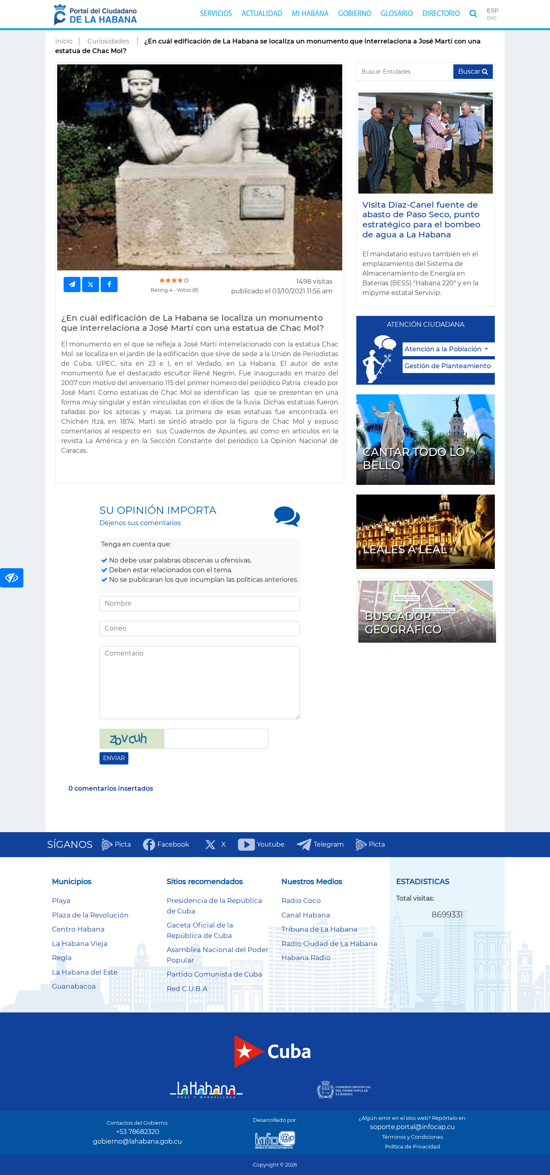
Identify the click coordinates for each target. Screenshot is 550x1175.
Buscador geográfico (403, 623)
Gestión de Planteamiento (448, 366)
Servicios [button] (216, 14)
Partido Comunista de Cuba (214, 974)
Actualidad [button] (262, 14)
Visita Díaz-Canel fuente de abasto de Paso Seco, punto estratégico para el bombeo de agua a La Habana (421, 220)
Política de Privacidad (412, 1147)
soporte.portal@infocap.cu (412, 1127)
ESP (492, 10)
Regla (62, 958)
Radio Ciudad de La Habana (329, 944)
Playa (61, 901)
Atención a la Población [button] (444, 349)
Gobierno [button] (354, 14)
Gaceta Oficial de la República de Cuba (200, 930)
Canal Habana (305, 915)
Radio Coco (301, 901)
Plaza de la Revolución (90, 915)
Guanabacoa (74, 986)
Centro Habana (78, 929)
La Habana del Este (85, 972)
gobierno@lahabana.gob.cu (137, 1141)
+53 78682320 (137, 1132)
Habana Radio (306, 958)
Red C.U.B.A (187, 989)
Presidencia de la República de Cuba (214, 906)
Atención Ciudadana (425, 324)
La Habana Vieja (80, 944)
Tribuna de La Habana (319, 929)
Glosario (397, 14)
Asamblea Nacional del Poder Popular (218, 955)
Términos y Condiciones (412, 1137)
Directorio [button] (441, 14)
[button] (473, 14)
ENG (492, 18)
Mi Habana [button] (310, 14)
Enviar (114, 758)
